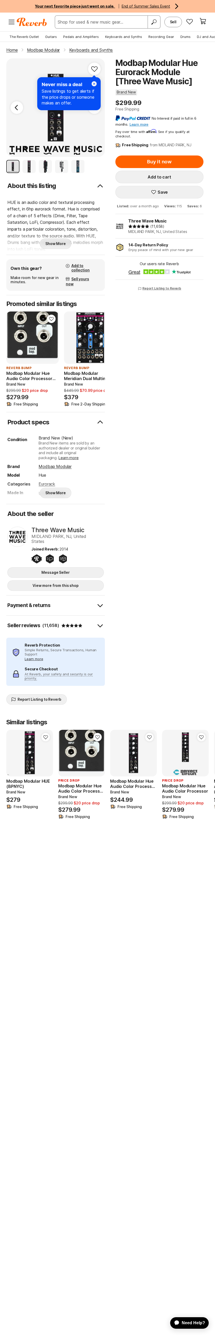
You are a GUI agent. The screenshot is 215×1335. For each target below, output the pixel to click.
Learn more (68, 457)
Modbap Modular (55, 466)
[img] (138, 226)
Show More (55, 243)
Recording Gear (161, 37)
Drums (185, 37)
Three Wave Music (147, 221)
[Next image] (51, 337)
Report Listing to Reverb (161, 288)
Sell (173, 22)
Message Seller (55, 572)
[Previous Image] (16, 107)
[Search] (154, 22)
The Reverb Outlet (24, 37)
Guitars (51, 37)
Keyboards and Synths (123, 37)
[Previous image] (13, 337)
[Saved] (189, 21)
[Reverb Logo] (32, 22)
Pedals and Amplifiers (81, 37)
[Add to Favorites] (94, 69)
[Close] (94, 84)
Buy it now (159, 162)
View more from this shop (56, 585)
